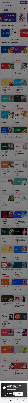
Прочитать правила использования (12, 388)
